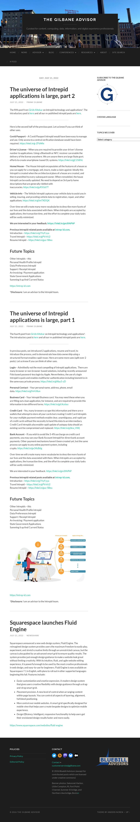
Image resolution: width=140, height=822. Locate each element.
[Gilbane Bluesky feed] (70, 756)
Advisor (37, 52)
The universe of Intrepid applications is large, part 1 (42, 316)
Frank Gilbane (34, 102)
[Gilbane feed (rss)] (60, 756)
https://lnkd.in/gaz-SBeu (40, 240)
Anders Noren (115, 812)
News (24, 52)
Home (13, 52)
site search (118, 52)
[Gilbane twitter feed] (54, 756)
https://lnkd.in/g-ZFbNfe (32, 143)
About (103, 52)
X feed (13, 62)
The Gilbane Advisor (70, 19)
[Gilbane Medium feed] (76, 756)
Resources (87, 52)
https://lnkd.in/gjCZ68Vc (70, 160)
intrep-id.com (62, 229)
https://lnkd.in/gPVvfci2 (38, 236)
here (32, 113)
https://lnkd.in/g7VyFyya (36, 233)
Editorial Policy (17, 761)
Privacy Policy (16, 756)
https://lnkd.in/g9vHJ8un (27, 391)
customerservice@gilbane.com (66, 765)
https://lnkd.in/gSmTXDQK (36, 200)
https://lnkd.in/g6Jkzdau (56, 404)
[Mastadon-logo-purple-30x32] (65, 756)
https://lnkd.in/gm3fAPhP (61, 223)
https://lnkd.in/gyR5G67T (36, 187)
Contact (56, 762)
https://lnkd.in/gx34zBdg (29, 448)
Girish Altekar (36, 109)
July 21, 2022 (16, 102)
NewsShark (33, 635)
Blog (51, 52)
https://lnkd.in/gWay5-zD (53, 381)
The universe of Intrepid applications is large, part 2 (42, 92)
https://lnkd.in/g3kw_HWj (67, 428)
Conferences (66, 52)
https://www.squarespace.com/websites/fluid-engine (36, 725)
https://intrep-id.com (20, 285)
